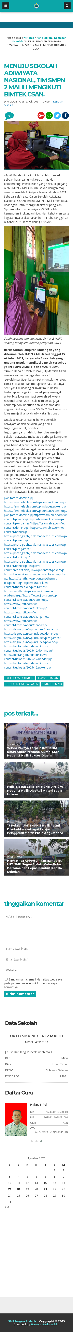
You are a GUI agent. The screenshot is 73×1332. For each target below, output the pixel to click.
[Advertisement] (36, 1254)
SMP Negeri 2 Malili (22, 1321)
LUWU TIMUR (48, 678)
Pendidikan (44, 38)
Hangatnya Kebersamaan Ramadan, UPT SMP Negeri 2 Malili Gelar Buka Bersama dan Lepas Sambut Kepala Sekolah (34, 866)
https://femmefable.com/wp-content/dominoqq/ (35, 511)
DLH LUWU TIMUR (19, 678)
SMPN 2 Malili (52, 684)
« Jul (8, 1207)
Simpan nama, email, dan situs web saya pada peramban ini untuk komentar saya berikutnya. (33, 983)
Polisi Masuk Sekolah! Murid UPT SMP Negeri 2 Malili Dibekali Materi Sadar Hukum (35, 790)
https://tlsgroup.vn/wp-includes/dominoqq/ (32, 633)
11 (18, 1183)
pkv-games (11, 498)
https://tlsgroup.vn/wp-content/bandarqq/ (31, 629)
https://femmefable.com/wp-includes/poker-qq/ (35, 506)
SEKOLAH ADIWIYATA (22, 684)
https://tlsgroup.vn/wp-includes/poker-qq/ (31, 642)
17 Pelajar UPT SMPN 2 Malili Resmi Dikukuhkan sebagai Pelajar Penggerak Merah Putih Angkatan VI (35, 829)
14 (45, 1183)
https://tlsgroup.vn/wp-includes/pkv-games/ (32, 638)
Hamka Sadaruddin (45, 1324)
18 (18, 1189)
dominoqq (26, 498)
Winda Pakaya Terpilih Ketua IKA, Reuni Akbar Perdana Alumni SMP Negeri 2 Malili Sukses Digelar (33, 751)
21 (45, 1189)
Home (30, 38)
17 (9, 1189)
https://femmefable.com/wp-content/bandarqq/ (35, 502)
